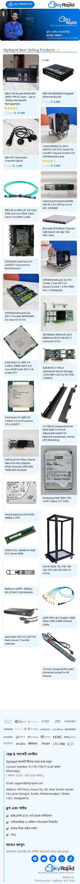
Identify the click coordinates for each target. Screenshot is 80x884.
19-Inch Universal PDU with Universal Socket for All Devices (58, 673)
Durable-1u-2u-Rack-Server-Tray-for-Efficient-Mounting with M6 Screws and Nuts (20, 876)
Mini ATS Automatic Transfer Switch (16, 159)
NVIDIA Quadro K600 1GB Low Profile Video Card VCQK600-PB (19, 775)
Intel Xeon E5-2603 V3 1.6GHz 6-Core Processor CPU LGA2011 (19, 421)
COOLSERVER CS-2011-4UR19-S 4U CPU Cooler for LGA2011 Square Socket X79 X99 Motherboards (59, 151)
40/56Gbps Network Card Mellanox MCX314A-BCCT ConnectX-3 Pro (57, 338)
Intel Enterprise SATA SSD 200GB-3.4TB (19, 516)
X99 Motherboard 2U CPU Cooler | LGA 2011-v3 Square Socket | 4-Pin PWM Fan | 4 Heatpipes (58, 285)
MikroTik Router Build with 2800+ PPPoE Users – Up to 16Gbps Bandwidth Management (20, 99)
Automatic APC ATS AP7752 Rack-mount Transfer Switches (20, 640)
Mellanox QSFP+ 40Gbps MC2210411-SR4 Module (19, 590)
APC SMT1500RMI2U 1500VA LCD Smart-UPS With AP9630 (59, 715)
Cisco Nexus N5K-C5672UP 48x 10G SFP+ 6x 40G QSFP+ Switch (58, 755)
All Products (23, 4)
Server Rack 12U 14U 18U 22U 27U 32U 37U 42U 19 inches (57, 570)
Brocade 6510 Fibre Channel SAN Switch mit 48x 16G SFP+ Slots (59, 232)
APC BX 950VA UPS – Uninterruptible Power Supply (17, 692)
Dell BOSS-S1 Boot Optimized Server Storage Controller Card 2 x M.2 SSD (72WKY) (58, 373)
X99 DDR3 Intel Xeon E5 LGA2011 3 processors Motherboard (18, 265)
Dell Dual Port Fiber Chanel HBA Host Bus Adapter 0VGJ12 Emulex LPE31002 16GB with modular (20, 465)
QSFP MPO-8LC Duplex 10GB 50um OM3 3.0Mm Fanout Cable (59, 621)
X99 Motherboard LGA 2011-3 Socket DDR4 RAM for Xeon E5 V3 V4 (19, 316)
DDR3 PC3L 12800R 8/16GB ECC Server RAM (20, 552)
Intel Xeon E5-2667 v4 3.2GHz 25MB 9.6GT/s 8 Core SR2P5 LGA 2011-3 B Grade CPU (19, 367)
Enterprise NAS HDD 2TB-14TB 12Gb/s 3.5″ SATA (57, 499)
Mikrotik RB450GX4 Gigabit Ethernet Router (58, 95)
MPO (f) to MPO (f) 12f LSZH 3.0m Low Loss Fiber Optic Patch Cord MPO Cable (21, 214)
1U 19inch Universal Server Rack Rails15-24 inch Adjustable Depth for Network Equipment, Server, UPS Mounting (59, 433)
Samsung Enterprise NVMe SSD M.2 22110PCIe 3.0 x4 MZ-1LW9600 (58, 205)
